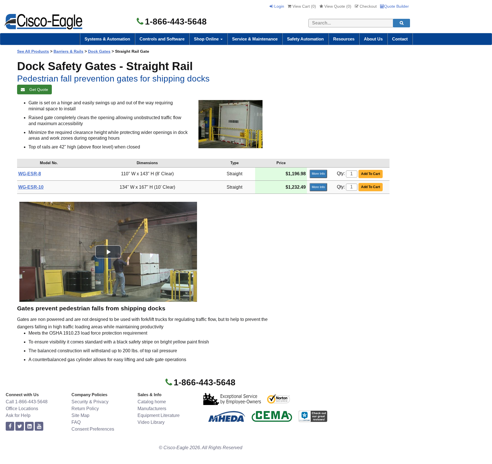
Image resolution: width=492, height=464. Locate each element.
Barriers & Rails (68, 51)
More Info (318, 173)
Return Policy (85, 408)
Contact (400, 38)
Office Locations (22, 408)
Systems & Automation (107, 38)
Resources (343, 38)
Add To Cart (370, 174)
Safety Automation (305, 38)
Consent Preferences (92, 429)
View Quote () (337, 6)
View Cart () (303, 6)
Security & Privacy (89, 401)
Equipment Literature (159, 415)
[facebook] (10, 426)
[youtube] (39, 426)
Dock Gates (99, 51)
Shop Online (207, 38)
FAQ (76, 422)
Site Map (80, 415)
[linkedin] (29, 426)
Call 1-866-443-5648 (27, 401)
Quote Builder (396, 6)
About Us (373, 38)
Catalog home (152, 401)
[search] (401, 23)
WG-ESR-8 (29, 173)
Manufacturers (152, 408)
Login (278, 6)
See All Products (33, 51)
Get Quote (37, 89)
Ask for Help (18, 415)
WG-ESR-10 (31, 187)
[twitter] (19, 426)
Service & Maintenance (255, 38)
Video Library (151, 422)
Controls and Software (162, 38)
